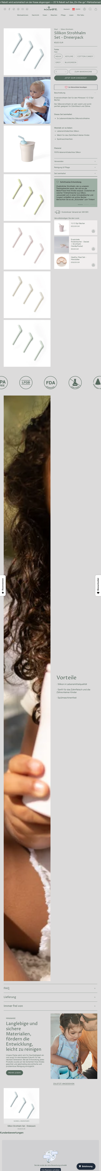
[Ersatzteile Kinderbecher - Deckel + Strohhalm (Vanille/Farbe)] (61, 244)
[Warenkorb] (96, 9)
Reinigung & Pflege (62, 167)
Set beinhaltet (60, 173)
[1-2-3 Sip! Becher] (61, 227)
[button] (22, 15)
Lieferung (10, 997)
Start (56, 29)
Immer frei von (13, 1006)
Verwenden (58, 161)
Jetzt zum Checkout (76, 78)
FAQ (6, 988)
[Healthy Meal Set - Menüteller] (61, 261)
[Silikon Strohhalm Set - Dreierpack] (21, 1106)
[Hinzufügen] (93, 231)
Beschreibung (59, 93)
